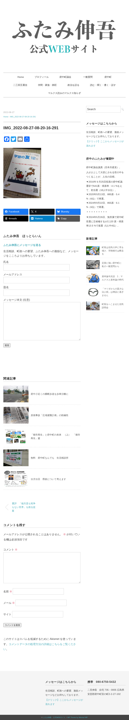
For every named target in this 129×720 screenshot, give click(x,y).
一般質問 (89, 77)
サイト (7, 614)
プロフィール (42, 77)
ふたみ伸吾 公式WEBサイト (54, 717)
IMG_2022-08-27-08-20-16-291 (23, 117)
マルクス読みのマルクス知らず (64, 93)
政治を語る (73, 85)
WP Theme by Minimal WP (77, 717)
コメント (10, 549)
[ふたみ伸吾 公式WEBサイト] (64, 14)
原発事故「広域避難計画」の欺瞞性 (49, 415)
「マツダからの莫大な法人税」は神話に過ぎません (113, 292)
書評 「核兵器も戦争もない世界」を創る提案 (23, 507)
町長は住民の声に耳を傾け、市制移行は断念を (113, 250)
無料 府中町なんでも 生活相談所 (49, 457)
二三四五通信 (20, 85)
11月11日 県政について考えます (48, 479)
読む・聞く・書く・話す (103, 85)
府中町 (108, 77)
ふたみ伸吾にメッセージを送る (22, 245)
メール (9, 602)
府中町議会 (65, 77)
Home (20, 77)
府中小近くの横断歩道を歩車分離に (49, 394)
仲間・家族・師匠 (47, 85)
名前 (7, 591)
